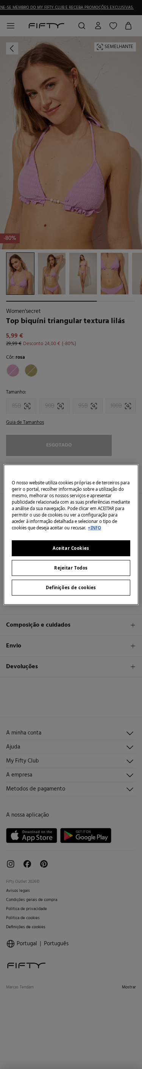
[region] (70, 534)
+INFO (94, 528)
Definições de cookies (71, 587)
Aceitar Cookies (71, 548)
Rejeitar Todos (71, 568)
